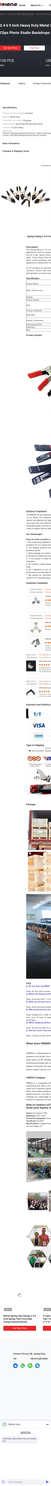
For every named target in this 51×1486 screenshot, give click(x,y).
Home (2, 14)
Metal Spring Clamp (25, 14)
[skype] (37, 1365)
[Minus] (47, 1424)
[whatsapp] (22, 1365)
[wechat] (30, 1365)
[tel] (44, 1365)
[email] (15, 1365)
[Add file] (3, 1482)
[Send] (47, 1482)
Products (11, 14)
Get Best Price (10, 48)
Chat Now (34, 48)
